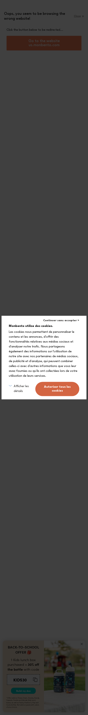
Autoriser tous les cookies (57, 388)
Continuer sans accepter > (61, 320)
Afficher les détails (21, 389)
